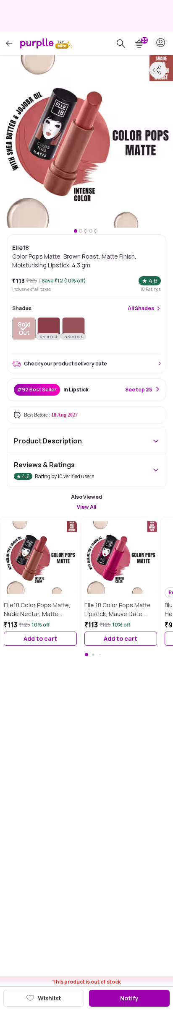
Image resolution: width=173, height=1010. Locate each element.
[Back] (9, 43)
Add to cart (40, 638)
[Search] (121, 44)
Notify (129, 998)
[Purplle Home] (37, 43)
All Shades (141, 308)
